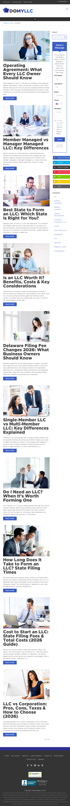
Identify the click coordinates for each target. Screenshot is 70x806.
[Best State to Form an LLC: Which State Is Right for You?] (26, 190)
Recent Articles (28, 2)
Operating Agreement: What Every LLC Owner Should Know (22, 71)
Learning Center (16, 2)
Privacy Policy (58, 756)
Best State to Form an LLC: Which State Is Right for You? (25, 214)
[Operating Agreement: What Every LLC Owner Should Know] (26, 46)
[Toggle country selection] (58, 104)
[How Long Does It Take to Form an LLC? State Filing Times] (26, 540)
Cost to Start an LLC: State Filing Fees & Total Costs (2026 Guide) (25, 638)
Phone (56, 100)
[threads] (42, 765)
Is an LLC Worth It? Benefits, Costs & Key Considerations (26, 282)
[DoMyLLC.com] (18, 10)
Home (7, 756)
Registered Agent (60, 247)
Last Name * (58, 84)
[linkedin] (38, 765)
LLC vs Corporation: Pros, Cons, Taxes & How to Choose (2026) (25, 710)
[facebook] (28, 765)
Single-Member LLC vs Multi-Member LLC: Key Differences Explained (26, 426)
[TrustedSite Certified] (35, 774)
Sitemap (41, 759)
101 (55, 196)
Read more (10, 98)
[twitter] (31, 765)
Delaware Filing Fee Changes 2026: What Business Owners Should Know (26, 352)
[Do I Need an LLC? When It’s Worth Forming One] (26, 472)
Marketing (57, 242)
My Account (6, 2)
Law (55, 238)
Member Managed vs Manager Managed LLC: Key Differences (26, 144)
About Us (25, 756)
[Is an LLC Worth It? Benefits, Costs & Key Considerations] (26, 258)
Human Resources (60, 230)
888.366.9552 (63, 1)
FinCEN (56, 226)
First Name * (58, 75)
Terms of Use (31, 759)
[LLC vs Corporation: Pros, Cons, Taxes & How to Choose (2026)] (26, 684)
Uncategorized (59, 251)
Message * (58, 108)
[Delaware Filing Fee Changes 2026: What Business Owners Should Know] (26, 326)
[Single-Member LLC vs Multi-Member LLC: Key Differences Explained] (26, 400)
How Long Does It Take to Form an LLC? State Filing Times (22, 566)
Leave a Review (36, 756)
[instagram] (35, 765)
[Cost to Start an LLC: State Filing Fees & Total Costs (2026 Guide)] (26, 612)
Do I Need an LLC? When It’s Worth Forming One (23, 496)
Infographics (58, 234)
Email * (56, 92)
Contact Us (48, 756)
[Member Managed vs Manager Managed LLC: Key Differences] (26, 120)
